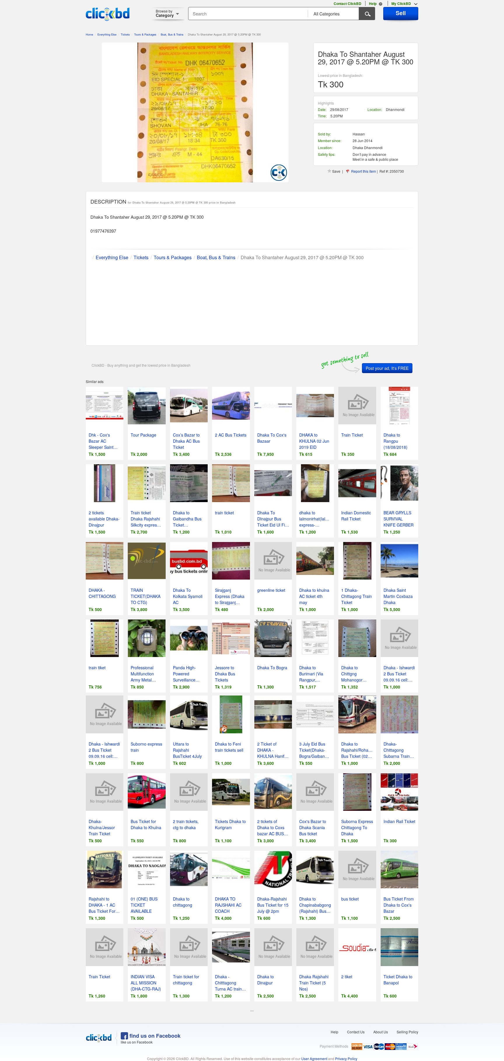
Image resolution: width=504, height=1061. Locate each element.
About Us (380, 1031)
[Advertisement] (252, 302)
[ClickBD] (99, 1038)
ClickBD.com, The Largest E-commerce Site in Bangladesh (108, 14)
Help (334, 1031)
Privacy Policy (346, 1058)
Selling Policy (407, 1031)
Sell (401, 13)
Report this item (363, 171)
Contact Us (356, 1031)
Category (165, 13)
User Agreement (314, 1058)
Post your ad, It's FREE (387, 368)
